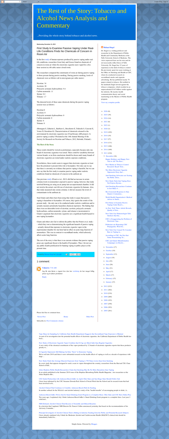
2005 (106, 310)
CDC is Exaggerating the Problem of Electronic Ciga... (119, 220)
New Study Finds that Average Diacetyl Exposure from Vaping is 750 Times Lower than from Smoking (76, 361)
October (109, 250)
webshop (76, 271)
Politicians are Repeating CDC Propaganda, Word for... (116, 225)
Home (66, 316)
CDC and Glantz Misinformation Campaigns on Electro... (117, 241)
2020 (106, 128)
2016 (106, 142)
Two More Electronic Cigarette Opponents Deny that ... (116, 171)
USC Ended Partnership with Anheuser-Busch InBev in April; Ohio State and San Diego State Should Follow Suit (79, 379)
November (110, 247)
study (47, 59)
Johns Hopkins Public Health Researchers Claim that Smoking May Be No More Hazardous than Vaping (76, 370)
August (109, 257)
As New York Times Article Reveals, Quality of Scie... (119, 209)
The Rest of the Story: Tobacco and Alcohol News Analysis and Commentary (81, 18)
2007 (106, 303)
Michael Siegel (108, 47)
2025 (106, 114)
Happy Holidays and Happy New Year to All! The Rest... (117, 160)
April (108, 271)
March (108, 275)
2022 (106, 125)
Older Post (90, 316)
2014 (106, 149)
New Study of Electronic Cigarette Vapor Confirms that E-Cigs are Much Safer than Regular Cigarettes (75, 343)
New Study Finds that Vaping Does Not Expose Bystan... (118, 182)
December (110, 156)
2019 (106, 132)
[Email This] (70, 254)
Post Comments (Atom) (55, 321)
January (109, 282)
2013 (106, 153)
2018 (106, 135)
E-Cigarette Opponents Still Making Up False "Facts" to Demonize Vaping (65, 352)
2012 (106, 286)
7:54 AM (53, 268)
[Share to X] (75, 254)
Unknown (45, 267)
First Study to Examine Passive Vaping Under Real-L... (116, 203)
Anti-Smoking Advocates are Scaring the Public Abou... (119, 176)
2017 (106, 139)
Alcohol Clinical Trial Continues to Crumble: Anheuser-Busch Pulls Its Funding (67, 388)
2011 (106, 290)
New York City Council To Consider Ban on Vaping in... (119, 231)
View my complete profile (110, 102)
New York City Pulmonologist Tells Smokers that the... (118, 214)
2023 (106, 121)
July (107, 261)
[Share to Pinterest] (79, 254)
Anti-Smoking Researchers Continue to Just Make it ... (119, 187)
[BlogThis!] (73, 254)
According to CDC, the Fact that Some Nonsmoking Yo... (117, 236)
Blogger (94, 424)
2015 (106, 146)
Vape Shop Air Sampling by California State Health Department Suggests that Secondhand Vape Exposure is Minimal (81, 334)
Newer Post (41, 316)
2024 (106, 118)
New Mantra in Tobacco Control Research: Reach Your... (117, 165)
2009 (106, 296)
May (108, 268)
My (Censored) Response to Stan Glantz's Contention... (117, 193)
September (110, 254)
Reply (44, 277)
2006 (106, 307)
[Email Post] (66, 254)
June (108, 264)
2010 (106, 293)
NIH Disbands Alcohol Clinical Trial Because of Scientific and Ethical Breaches (67, 403)
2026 (106, 111)
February (109, 278)
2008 (106, 300)
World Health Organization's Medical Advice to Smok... (119, 198)
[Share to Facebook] (77, 254)
